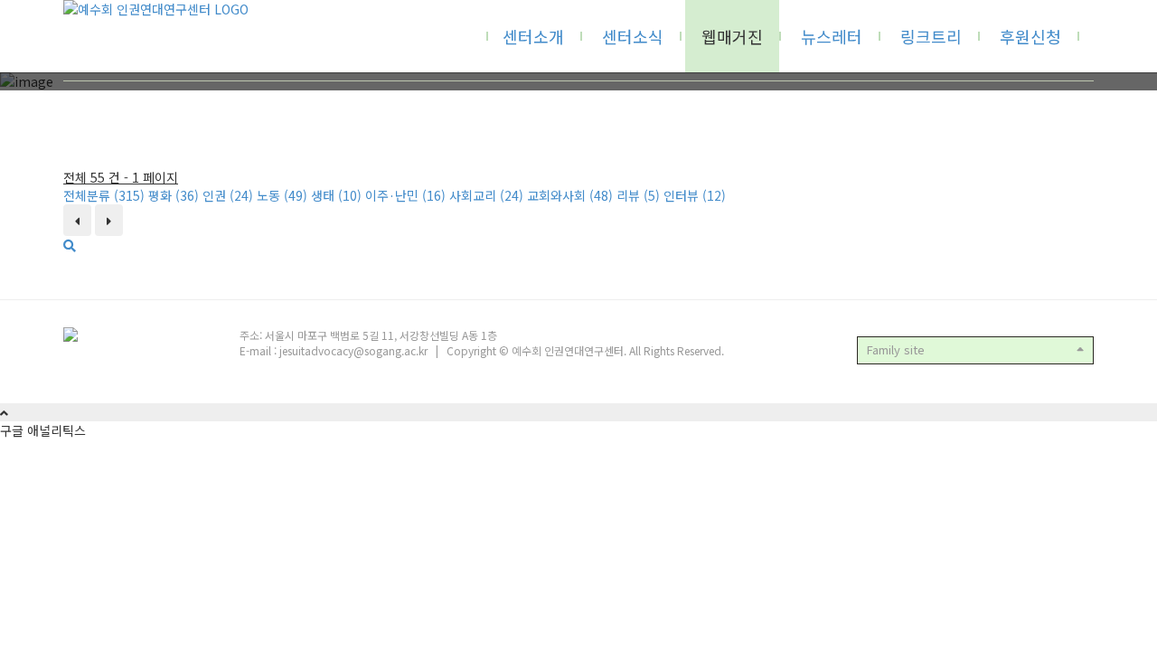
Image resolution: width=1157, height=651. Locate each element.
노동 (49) (282, 195)
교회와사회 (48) (570, 195)
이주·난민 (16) (405, 195)
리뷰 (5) (638, 195)
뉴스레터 (831, 36)
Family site (896, 349)
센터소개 (533, 36)
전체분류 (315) (104, 195)
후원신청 (1030, 36)
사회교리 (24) (486, 195)
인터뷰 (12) (694, 195)
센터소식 (632, 36)
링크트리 (931, 36)
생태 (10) (336, 195)
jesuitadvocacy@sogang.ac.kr (353, 350)
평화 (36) (173, 195)
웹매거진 (732, 36)
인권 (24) (227, 195)
